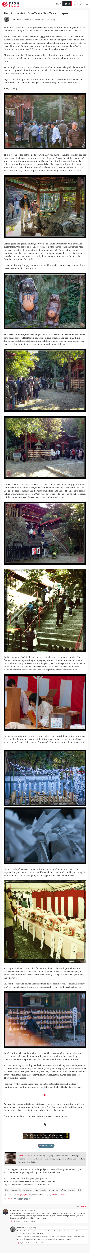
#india (79, 1190)
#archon (51, 1190)
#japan (6, 1190)
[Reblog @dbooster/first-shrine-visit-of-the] (5, 1198)
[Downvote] (50, 1195)
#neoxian (43, 1190)
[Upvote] (47, 1195)
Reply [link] (10, 1198)
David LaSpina (24, 1156)
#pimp (36, 1190)
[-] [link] (86, 1210)
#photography (16, 1190)
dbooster (16, 19)
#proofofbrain (61, 1190)
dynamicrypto (16, 1210)
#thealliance (27, 1190)
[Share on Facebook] (20, 1199)
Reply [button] (33, 1221)
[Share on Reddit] (25, 1199)
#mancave (71, 1190)
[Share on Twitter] (22, 1199)
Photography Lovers (35, 19)
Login (58, 3)
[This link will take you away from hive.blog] (21, 1136)
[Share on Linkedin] (27, 1199)
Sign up (67, 3)
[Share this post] (30, 1199)
